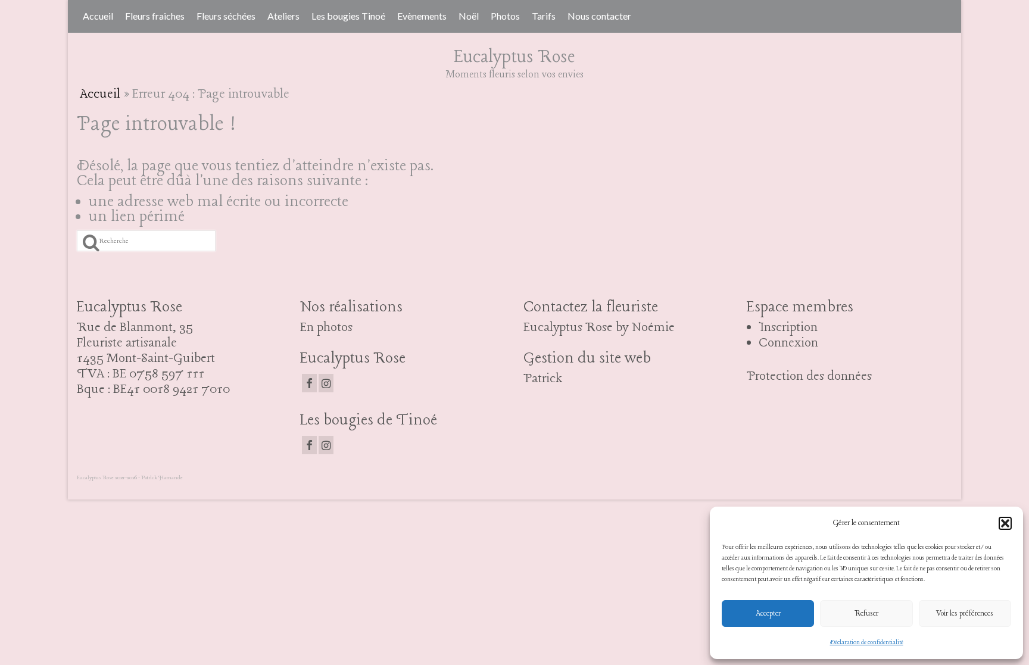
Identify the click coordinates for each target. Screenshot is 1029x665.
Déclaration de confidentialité (866, 643)
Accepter (768, 613)
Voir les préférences (964, 613)
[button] (1005, 523)
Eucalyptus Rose (514, 57)
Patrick (542, 378)
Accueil (100, 94)
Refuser (866, 613)
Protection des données (809, 376)
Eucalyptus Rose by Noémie (599, 327)
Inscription (788, 327)
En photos (326, 327)
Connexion (788, 343)
